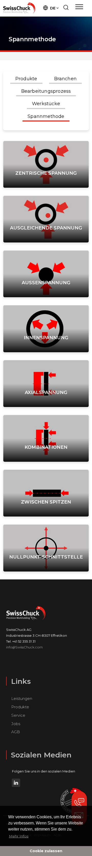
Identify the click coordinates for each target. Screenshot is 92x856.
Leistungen (21, 698)
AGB (15, 731)
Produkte (20, 706)
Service (18, 715)
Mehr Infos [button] (18, 836)
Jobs (15, 723)
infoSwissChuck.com (24, 647)
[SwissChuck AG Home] (19, 8)
